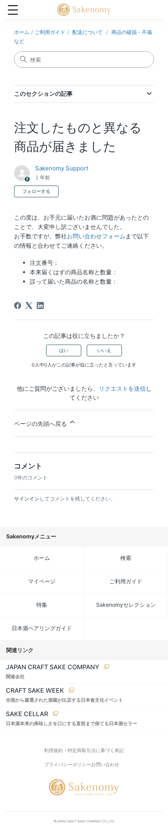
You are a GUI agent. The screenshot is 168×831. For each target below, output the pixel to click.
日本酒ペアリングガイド (42, 628)
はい (63, 350)
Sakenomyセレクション (126, 604)
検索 (125, 557)
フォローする (36, 191)
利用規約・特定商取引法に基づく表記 (84, 750)
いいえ (104, 350)
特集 (41, 604)
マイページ (41, 581)
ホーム (21, 32)
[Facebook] (17, 305)
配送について (87, 32)
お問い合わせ (105, 764)
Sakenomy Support (61, 168)
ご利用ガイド (50, 32)
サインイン (26, 498)
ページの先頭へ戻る (41, 423)
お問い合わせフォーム (96, 236)
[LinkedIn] (40, 305)
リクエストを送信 (122, 388)
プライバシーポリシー (67, 764)
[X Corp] (28, 305)
